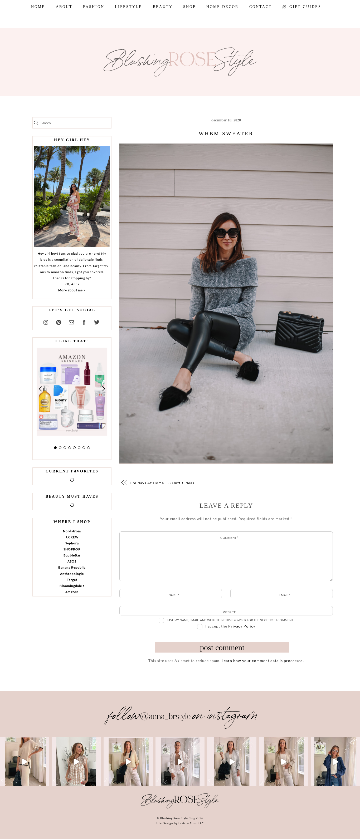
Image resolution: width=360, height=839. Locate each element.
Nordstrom (72, 531)
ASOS (71, 561)
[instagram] (46, 321)
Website (229, 612)
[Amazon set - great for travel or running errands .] (24, 762)
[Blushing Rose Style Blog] (180, 808)
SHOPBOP (72, 549)
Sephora (72, 543)
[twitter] (96, 321)
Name (174, 595)
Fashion (93, 7)
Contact (260, 7)
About (64, 7)
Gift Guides (304, 7)
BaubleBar (72, 555)
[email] (71, 321)
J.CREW (72, 537)
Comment (229, 537)
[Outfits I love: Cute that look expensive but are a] (128, 762)
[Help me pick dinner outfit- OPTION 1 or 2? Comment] (180, 762)
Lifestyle (128, 7)
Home (38, 7)
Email (284, 595)
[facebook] (84, 321)
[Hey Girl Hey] (72, 196)
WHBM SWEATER (226, 133)
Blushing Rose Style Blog (177, 818)
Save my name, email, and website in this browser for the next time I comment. (230, 620)
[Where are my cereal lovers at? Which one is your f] (283, 762)
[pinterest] (58, 321)
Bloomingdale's (72, 586)
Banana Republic (72, 567)
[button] (40, 388)
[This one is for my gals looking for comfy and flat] (335, 762)
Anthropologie (72, 574)
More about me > (72, 290)
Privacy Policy (241, 626)
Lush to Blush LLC (191, 823)
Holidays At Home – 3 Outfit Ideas (162, 483)
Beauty (163, 7)
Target (72, 580)
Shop (189, 7)
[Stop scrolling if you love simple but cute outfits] (231, 762)
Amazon (72, 592)
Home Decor (222, 7)
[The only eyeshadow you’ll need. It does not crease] (76, 762)
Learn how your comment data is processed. (263, 660)
